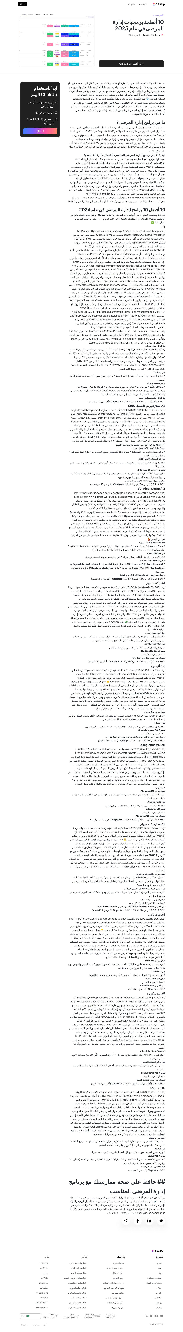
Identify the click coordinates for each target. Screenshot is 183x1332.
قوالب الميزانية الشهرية (77, 1283)
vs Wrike (44, 1298)
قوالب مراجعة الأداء (78, 1298)
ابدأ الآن (22, 4)
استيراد (159, 1307)
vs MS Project (42, 1303)
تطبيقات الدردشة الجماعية (114, 1288)
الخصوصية (35, 1325)
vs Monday (43, 1263)
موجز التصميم (118, 1278)
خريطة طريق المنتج (154, 1283)
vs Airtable (43, 1283)
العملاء (159, 1288)
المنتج (160, 1268)
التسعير (159, 1263)
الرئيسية (142, 4)
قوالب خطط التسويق (78, 1288)
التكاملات (158, 1298)
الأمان (46, 1325)
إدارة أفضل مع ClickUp (131, 63)
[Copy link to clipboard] (126, 1221)
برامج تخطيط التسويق (115, 1268)
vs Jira (45, 1273)
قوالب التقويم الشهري (77, 1303)
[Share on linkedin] (149, 1221)
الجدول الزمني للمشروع (114, 1298)
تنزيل (160, 1273)
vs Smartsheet (42, 1307)
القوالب (159, 1293)
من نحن (159, 1303)
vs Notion (44, 1288)
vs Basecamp (42, 1293)
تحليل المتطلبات (117, 1273)
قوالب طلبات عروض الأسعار (75, 1278)
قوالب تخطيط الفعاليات (77, 1293)
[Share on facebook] (138, 1221)
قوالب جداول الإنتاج (78, 1268)
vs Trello (44, 1278)
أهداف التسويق (118, 1293)
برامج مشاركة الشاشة (115, 1303)
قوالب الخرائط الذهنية (77, 1263)
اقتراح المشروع (118, 1307)
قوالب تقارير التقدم (78, 1273)
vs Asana (44, 1268)
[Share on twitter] (161, 1221)
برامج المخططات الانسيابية (113, 1283)
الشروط (24, 1325)
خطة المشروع (118, 1263)
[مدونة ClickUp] (158, 4)
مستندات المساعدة (154, 1278)
